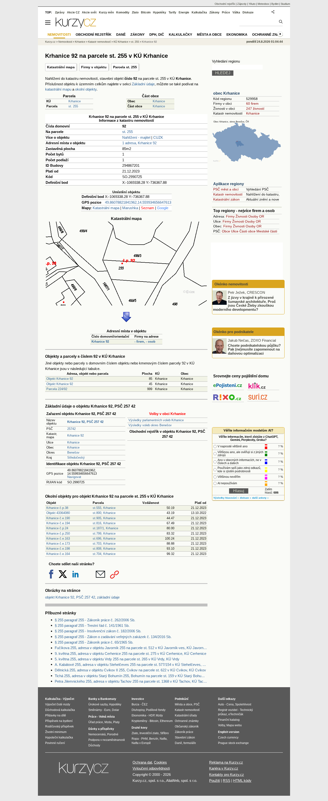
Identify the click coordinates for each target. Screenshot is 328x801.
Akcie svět (89, 12)
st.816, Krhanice (104, 523)
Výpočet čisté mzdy (57, 704)
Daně (121, 34)
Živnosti (241, 216)
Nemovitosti (65, 41)
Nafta (163, 738)
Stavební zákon (185, 737)
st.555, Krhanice (104, 508)
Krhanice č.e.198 (58, 548)
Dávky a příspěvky (101, 729)
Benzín (153, 738)
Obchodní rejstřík (225, 3)
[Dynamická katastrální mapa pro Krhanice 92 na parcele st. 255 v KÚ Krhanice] (126, 304)
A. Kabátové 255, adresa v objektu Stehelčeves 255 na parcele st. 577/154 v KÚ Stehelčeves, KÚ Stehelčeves (131, 665)
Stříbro (164, 733)
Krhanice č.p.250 (58, 533)
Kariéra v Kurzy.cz (223, 768)
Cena (230, 704)
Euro (107, 710)
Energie (184, 12)
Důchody (94, 745)
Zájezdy (242, 3)
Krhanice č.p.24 (57, 528)
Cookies (160, 762)
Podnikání (181, 699)
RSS (226, 780)
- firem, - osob (144, 341)
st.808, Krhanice (104, 548)
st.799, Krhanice (104, 533)
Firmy (230, 216)
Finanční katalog (229, 719)
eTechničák (235, 714)
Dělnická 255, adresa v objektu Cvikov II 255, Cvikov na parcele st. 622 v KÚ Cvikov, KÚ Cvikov (130, 670)
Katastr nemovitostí (228, 194)
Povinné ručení (55, 743)
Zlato (135, 12)
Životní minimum (56, 732)
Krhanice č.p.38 (57, 508)
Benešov (73, 452)
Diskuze (248, 12)
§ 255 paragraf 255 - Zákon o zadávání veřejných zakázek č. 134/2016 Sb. (113, 637)
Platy (116, 722)
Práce (226, 12)
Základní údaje (143, 84)
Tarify (172, 12)
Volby (221, 725)
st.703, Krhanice (104, 543)
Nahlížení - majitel (136, 137)
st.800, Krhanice (104, 513)
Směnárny (95, 710)
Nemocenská (97, 734)
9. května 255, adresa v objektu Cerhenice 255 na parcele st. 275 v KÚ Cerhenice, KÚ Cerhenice (130, 653)
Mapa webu (234, 725)
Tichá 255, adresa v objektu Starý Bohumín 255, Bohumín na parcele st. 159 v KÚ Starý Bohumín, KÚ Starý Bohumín (131, 676)
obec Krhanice (226, 93)
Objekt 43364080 (58, 513)
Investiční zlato (149, 733)
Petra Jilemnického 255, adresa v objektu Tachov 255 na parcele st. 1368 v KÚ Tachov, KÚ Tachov (131, 681)
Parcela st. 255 (125, 67)
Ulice (234, 231)
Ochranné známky (269, 34)
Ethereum (166, 721)
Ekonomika (236, 34)
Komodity (122, 12)
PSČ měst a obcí (226, 189)
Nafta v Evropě (141, 743)
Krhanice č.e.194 (58, 523)
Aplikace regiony (228, 184)
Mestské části (266, 231)
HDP (151, 715)
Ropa (135, 738)
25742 (71, 429)
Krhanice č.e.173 (58, 543)
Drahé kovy (139, 727)
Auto (221, 704)
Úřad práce (95, 722)
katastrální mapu (58, 89)
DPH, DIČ (156, 34)
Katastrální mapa (61, 67)
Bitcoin (146, 12)
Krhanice (74, 101)
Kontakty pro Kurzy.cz (226, 774)
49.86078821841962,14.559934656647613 (138, 202)
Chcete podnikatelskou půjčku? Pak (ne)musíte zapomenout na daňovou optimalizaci (254, 349)
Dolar (115, 710)
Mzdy (159, 715)
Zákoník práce (184, 732)
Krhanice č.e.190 (58, 518)
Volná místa (107, 716)
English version (228, 732)
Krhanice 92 (100, 341)
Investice (138, 699)
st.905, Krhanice (104, 518)
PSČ (197, 704)
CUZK (158, 137)
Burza (135, 704)
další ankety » (260, 497)
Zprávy (60, 12)
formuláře (189, 743)
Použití (214, 780)
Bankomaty (108, 699)
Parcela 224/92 (56, 389)
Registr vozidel (227, 710)
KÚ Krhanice (121, 41)
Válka (236, 12)
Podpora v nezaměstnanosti (106, 740)
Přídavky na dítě (55, 715)
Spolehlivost (243, 704)
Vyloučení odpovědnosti (151, 768)
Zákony (214, 12)
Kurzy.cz (50, 41)
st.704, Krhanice (104, 554)
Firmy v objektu (94, 67)
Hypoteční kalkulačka (59, 737)
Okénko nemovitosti (230, 284)
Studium (285, 3)
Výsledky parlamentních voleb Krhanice (156, 420)
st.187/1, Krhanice (105, 528)
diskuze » (245, 497)
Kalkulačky (180, 34)
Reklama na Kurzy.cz (226, 762)
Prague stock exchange (233, 743)
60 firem (252, 103)
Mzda (108, 722)
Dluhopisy (138, 710)
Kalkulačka (199, 12)
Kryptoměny (139, 721)
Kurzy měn (106, 12)
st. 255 (73, 106)
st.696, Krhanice (104, 538)
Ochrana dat (142, 762)
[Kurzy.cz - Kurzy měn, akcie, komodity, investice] (76, 27)
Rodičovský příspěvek (59, 726)
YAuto (252, 3)
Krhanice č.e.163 (58, 538)
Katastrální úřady (186, 715)
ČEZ (144, 704)
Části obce (247, 231)
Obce (226, 231)
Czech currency (228, 737)
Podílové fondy (155, 710)
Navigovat (74, 477)
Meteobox (263, 3)
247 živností (255, 108)
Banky (92, 699)
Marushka (130, 208)
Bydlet (275, 3)
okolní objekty (86, 89)
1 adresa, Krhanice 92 (139, 143)
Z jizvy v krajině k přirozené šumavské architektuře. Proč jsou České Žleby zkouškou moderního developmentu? (244, 303)
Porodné (112, 734)
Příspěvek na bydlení (59, 721)
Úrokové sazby (98, 704)
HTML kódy (242, 780)
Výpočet (68, 699)
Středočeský (76, 457)
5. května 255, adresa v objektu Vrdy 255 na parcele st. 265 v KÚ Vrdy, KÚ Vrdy (117, 659)
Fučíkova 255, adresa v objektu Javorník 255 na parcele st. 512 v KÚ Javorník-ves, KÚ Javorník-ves (131, 648)
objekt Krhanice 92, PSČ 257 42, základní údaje (82, 597)
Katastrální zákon (226, 199)
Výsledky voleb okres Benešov (150, 425)
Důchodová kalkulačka (60, 710)
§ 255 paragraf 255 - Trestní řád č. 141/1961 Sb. (92, 625)
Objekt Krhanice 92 (59, 378)
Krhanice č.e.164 (58, 554)
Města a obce (209, 34)
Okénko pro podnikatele (233, 332)
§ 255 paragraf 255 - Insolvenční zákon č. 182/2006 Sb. (98, 631)
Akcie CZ (73, 12)
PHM (144, 738)
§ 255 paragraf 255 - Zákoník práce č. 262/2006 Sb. (95, 620)
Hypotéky (159, 12)
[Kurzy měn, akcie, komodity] (84, 770)
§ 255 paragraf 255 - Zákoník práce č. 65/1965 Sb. (94, 642)
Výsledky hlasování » (226, 497)
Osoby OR (256, 216)
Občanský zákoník (187, 726)
